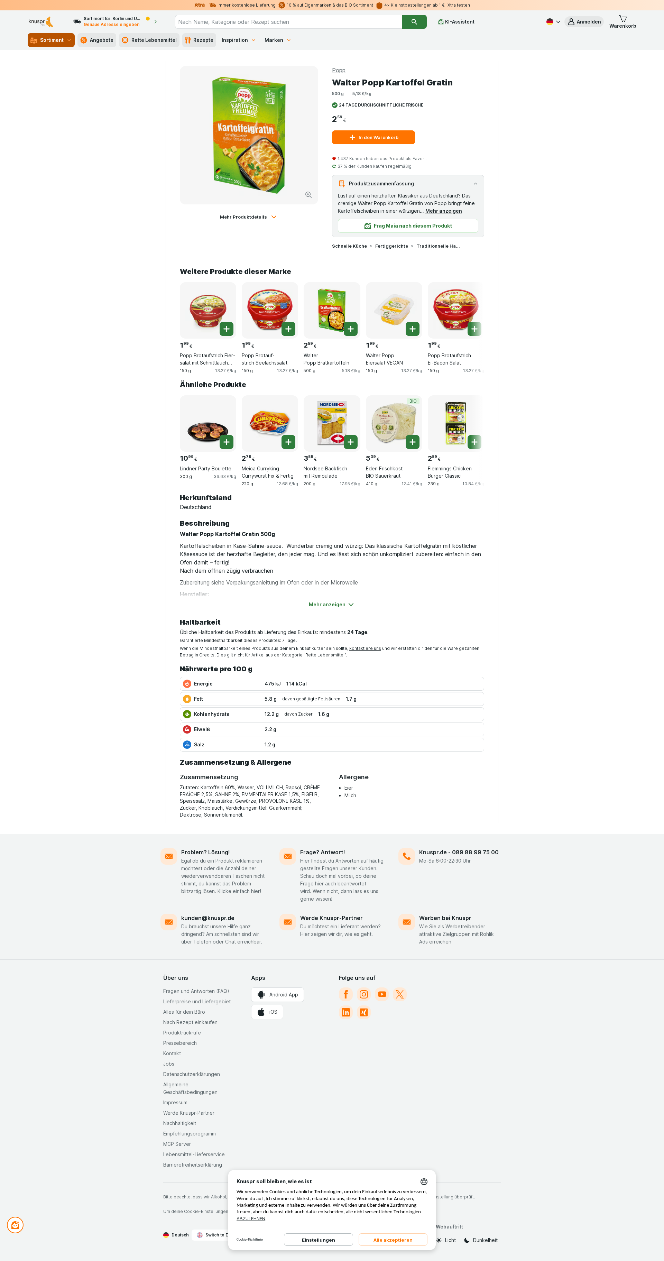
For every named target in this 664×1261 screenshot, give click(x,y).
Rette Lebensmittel (154, 40)
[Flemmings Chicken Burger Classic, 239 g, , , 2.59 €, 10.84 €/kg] (456, 423)
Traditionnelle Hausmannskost (438, 246)
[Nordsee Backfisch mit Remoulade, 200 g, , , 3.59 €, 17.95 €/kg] (332, 423)
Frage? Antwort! (322, 852)
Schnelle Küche (349, 246)
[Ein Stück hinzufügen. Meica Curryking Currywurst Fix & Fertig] (288, 442)
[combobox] (288, 22)
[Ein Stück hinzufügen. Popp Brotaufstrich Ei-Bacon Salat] (474, 329)
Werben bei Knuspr (445, 917)
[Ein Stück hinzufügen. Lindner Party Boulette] (226, 442)
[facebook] (346, 994)
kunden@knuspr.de (207, 917)
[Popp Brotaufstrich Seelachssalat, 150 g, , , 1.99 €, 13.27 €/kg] (270, 310)
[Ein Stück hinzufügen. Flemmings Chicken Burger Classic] (474, 442)
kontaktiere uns (365, 648)
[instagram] (364, 994)
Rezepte (203, 40)
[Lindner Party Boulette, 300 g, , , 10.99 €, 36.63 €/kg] (208, 423)
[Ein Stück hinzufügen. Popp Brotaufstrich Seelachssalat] (288, 329)
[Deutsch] (553, 22)
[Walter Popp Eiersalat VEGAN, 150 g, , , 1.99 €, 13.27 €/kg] (394, 310)
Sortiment (52, 40)
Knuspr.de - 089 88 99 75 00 (459, 852)
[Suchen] (414, 22)
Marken (274, 40)
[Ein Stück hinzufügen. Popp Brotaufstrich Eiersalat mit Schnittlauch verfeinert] (226, 329)
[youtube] (382, 994)
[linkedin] (346, 1012)
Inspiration (235, 40)
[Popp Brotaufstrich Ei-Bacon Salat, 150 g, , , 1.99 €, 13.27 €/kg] (456, 310)
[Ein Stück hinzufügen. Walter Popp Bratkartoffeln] (351, 329)
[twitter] (400, 994)
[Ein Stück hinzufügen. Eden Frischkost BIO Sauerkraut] (412, 442)
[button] (584, 21)
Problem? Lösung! (205, 852)
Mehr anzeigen (443, 211)
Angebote (101, 40)
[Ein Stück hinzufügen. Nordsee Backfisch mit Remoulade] (351, 442)
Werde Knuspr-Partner (331, 917)
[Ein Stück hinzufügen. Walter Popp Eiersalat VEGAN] (412, 329)
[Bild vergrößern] (308, 194)
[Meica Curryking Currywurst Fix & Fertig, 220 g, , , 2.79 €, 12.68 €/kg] (270, 423)
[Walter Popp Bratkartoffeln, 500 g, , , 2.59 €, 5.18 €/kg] (332, 310)
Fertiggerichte (391, 246)
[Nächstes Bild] (470, 308)
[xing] (364, 1012)
